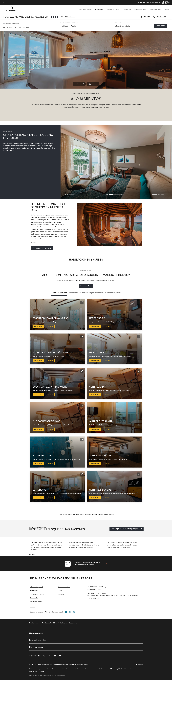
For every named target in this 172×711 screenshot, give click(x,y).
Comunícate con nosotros (41, 248)
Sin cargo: (96, 593)
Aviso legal (61, 594)
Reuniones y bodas (140, 9)
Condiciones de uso (69, 669)
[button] (149, 2)
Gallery (167, 9)
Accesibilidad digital (126, 669)
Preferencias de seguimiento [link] (37, 669)
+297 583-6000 (161, 17)
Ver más (50, 326)
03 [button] (122, 194)
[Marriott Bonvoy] (165, 2)
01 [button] (107, 194)
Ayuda (41, 671)
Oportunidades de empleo (54, 669)
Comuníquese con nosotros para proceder (126, 529)
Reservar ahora (86, 286)
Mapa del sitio (33, 671)
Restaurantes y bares (112, 9)
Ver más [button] (106, 107)
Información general (85, 9)
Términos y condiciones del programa (87, 669)
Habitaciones (99, 9)
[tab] (59, 293)
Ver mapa (146, 17)
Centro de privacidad (105, 669)
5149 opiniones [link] (70, 17)
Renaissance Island (155, 9)
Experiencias (127, 9)
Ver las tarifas (38, 326)
